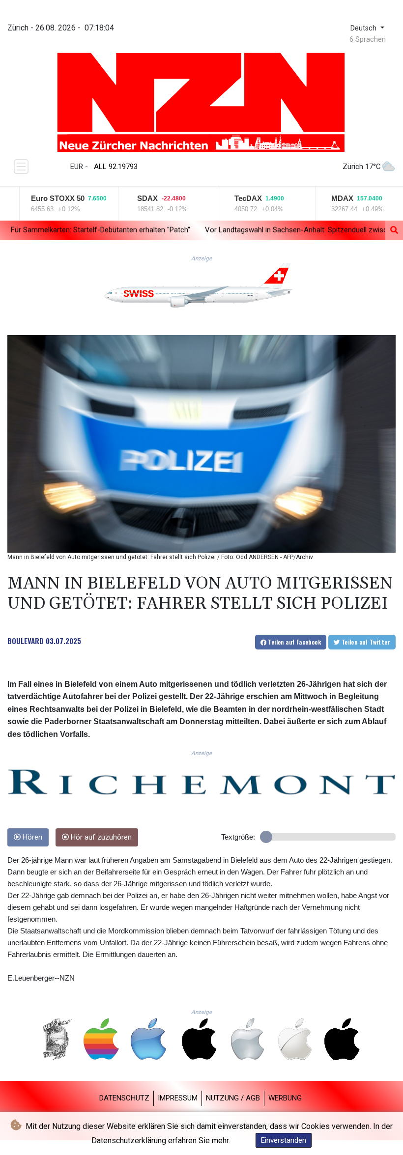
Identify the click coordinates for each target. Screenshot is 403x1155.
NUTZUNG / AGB (233, 1098)
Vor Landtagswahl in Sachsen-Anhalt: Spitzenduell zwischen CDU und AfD (252, 229)
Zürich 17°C (362, 166)
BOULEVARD (25, 640)
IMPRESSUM (178, 1098)
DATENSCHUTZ (124, 1098)
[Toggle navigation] (21, 166)
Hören (31, 837)
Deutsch (364, 28)
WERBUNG (285, 1098)
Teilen (293, 642)
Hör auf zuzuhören (100, 837)
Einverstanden (283, 1140)
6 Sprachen (367, 39)
